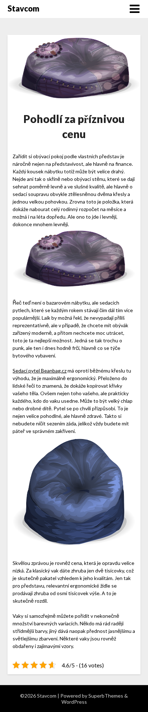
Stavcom (24, 8)
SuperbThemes (105, 696)
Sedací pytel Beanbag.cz (39, 371)
